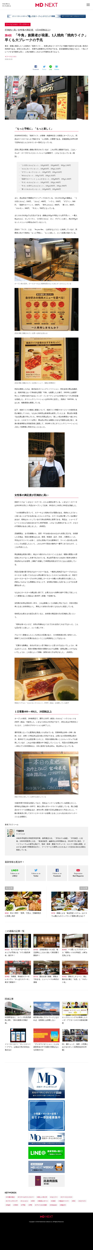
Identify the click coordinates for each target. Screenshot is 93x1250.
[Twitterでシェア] (44, 68)
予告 (23, 1205)
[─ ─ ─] (88, 4)
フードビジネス (11, 56)
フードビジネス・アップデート (18, 24)
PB (31, 1205)
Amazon (54, 1205)
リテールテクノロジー (26, 1197)
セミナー (54, 1197)
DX (33, 1201)
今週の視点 (11, 1197)
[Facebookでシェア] (36, 67)
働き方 (63, 1205)
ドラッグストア (12, 1201)
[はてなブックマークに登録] (57, 68)
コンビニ (25, 1201)
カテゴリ (83, 1201)
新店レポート (43, 1201)
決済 (53, 1201)
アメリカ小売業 (41, 1205)
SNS (16, 1205)
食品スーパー (64, 1201)
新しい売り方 (42, 1197)
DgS (8, 1205)
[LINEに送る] (51, 67)
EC (74, 1201)
